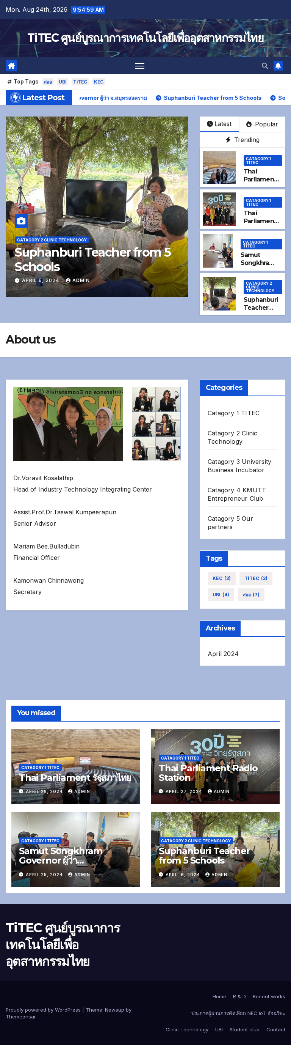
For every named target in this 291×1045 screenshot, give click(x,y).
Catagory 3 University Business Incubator (239, 466)
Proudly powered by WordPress (44, 1010)
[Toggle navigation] (139, 65)
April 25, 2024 (45, 874)
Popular (265, 124)
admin (81, 280)
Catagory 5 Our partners (230, 523)
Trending (246, 139)
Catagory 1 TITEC (258, 160)
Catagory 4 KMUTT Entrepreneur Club (237, 494)
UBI (62, 82)
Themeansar (21, 1016)
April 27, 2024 (185, 791)
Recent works (269, 996)
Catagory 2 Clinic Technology (52, 240)
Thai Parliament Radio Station (208, 773)
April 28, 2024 (45, 791)
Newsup (114, 1010)
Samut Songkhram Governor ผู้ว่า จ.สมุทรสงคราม (60, 860)
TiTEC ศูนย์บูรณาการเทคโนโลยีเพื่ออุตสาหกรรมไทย (145, 38)
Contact (275, 1029)
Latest (223, 124)
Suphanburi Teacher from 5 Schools (93, 259)
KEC (98, 82)
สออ (48, 82)
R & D (239, 996)
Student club (245, 1029)
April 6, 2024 (41, 280)
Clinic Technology (187, 1029)
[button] (265, 65)
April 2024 (223, 653)
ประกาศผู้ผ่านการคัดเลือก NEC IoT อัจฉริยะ (238, 1013)
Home (219, 996)
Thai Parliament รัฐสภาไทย (260, 179)
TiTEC (80, 82)
